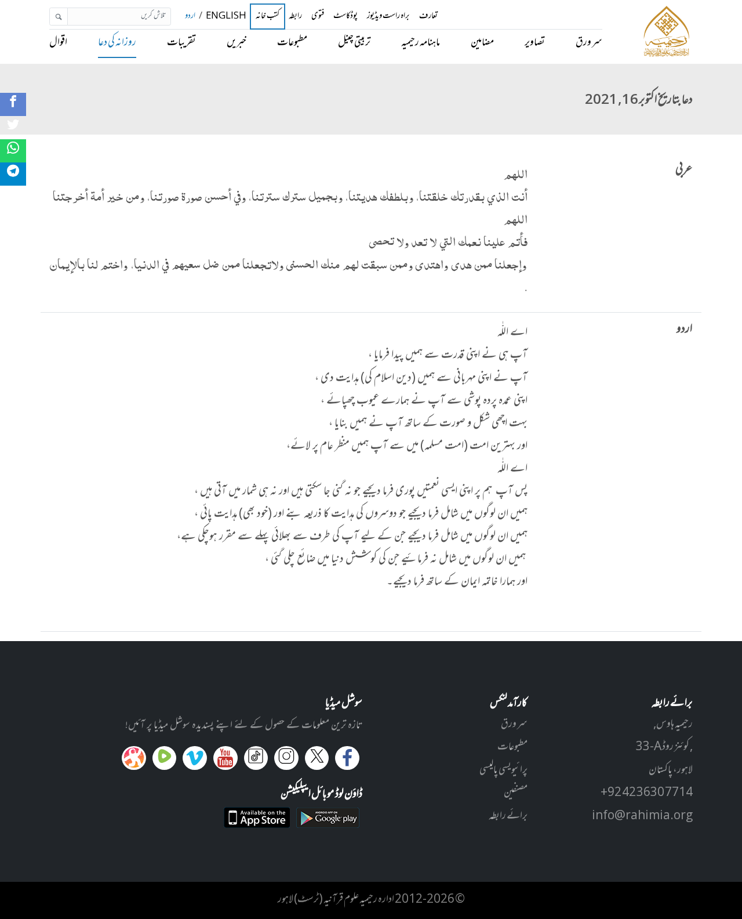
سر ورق (589, 42)
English (226, 16)
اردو (190, 16)
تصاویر (535, 42)
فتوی (317, 16)
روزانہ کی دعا (117, 42)
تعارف (428, 16)
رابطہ (295, 16)
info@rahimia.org (642, 816)
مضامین (482, 42)
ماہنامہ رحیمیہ (420, 42)
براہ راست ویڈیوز (388, 16)
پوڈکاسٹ (345, 16)
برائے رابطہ (508, 816)
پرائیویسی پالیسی (503, 770)
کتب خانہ (267, 17)
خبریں (236, 42)
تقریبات (181, 42)
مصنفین (516, 793)
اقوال (58, 42)
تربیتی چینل (354, 42)
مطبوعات (292, 42)
